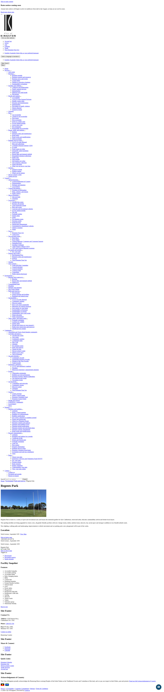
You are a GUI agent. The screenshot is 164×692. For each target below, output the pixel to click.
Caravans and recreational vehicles (22, 209)
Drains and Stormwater (19, 440)
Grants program (17, 393)
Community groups (18, 385)
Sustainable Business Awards (21, 359)
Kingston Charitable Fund (20, 397)
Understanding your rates (19, 467)
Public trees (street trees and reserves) (23, 327)
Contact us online (6, 632)
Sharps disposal (16, 108)
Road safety (15, 135)
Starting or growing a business (21, 82)
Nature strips (16, 216)
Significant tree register (19, 328)
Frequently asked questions (20, 151)
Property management (14, 433)
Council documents (14, 188)
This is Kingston (17, 354)
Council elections (17, 267)
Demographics (16, 183)
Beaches (14, 279)
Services (7, 70)
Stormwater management (19, 224)
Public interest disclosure (19, 274)
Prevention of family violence (21, 106)
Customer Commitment (22, 688)
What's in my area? (18, 352)
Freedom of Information (19, 190)
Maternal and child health (19, 92)
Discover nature (17, 303)
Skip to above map (6, 551)
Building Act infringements (20, 414)
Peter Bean (15, 238)
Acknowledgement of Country (21, 181)
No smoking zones (17, 219)
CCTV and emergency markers (21, 366)
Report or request (13, 476)
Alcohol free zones (17, 202)
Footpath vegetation (18, 320)
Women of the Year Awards (20, 361)
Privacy (3, 688)
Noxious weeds (16, 221)
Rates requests (16, 464)
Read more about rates (7, 12)
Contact (7, 470)
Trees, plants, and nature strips (17, 318)
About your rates (17, 457)
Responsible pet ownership (20, 128)
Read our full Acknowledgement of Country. (142, 681)
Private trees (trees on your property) (23, 325)
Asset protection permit (19, 205)
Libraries (11, 111)
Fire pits (14, 212)
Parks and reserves (13, 291)
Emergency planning (14, 364)
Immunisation (16, 91)
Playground (8, 555)
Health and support (14, 96)
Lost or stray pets (17, 125)
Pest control (15, 445)
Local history (16, 186)
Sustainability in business (19, 84)
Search (3, 479)
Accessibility (16, 97)
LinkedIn (7, 650)
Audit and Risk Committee (20, 265)
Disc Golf (15, 342)
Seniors (10, 168)
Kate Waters (15, 239)
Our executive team (14, 236)
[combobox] (10, 57)
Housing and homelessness (20, 103)
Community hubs (17, 340)
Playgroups (15, 94)
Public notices (16, 193)
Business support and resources (21, 77)
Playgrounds (16, 293)
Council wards (16, 270)
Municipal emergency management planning (25, 370)
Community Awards (18, 358)
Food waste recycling (18, 149)
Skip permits (16, 159)
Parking (14, 132)
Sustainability (12, 298)
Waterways (15, 282)
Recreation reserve (10, 557)
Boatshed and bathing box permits (22, 436)
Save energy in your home (20, 308)
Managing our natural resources (21, 306)
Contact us (11, 472)
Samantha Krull (17, 243)
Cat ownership (16, 115)
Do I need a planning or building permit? (24, 417)
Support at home (17, 109)
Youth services (12, 176)
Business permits (17, 75)
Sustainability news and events (21, 313)
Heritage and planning (18, 185)
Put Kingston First (17, 255)
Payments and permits (14, 250)
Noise (14, 217)
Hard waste (15, 152)
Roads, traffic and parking (16, 130)
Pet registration (16, 127)
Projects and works (14, 253)
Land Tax (15, 443)
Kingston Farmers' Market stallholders (23, 376)
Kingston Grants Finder (19, 399)
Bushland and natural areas (20, 296)
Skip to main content (7, 1)
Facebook (7, 647)
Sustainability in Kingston (20, 310)
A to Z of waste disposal (19, 142)
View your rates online (19, 469)
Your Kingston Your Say (19, 260)
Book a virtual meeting (19, 412)
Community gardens (18, 301)
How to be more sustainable (20, 305)
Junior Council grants (18, 395)
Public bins (15, 157)
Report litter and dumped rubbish (22, 154)
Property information (18, 447)
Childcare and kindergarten (20, 87)
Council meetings (17, 269)
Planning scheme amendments (21, 429)
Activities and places (14, 334)
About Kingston (13, 180)
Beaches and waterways (15, 277)
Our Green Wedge (13, 289)
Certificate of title (17, 438)
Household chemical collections (21, 156)
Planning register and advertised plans (23, 428)
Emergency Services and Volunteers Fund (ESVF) (27, 458)
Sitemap (32, 688)
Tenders (10, 262)
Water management (18, 316)
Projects (14, 258)
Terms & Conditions (42, 688)
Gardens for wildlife (18, 322)
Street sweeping (17, 139)
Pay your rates (16, 251)
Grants (10, 392)
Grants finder (16, 80)
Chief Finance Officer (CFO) (21, 246)
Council (7, 178)
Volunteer (15, 198)
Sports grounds (9, 559)
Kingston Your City (18, 233)
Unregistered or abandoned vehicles (23, 226)
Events (10, 371)
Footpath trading (17, 214)
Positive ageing (16, 171)
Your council (12, 263)
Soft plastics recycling (18, 161)
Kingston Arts (5, 664)
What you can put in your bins (21, 166)
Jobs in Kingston (13, 195)
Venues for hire (16, 349)
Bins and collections (18, 144)
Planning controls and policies (21, 423)
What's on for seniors (18, 173)
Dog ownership (16, 120)
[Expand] (14, 74)
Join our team (16, 197)
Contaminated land (14, 284)
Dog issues (15, 118)
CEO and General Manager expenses (23, 248)
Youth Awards (16, 363)
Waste (14, 229)
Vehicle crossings (17, 228)
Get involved (12, 382)
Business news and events (20, 79)
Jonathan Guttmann (18, 245)
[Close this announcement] (1, 14)
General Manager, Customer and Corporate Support (27, 241)
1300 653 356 (10, 623)
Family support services (19, 89)
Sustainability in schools (19, 311)
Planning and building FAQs (20, 424)
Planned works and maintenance (22, 133)
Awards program (13, 356)
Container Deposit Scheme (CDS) (22, 145)
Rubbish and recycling (15, 140)
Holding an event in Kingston (21, 375)
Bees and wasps (17, 207)
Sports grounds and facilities (20, 294)
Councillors (15, 272)
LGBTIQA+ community (15, 402)
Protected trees (16, 222)
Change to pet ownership (19, 116)
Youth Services (5, 667)
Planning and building (15, 409)
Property (7, 407)
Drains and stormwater (19, 419)
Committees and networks (20, 383)
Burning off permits (18, 204)
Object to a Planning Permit (20, 421)
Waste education (17, 164)
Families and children (14, 85)
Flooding (11, 286)
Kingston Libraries (6, 662)
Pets (9, 113)
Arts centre (11, 72)
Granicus (27, 690)
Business (11, 74)
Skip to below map (6, 537)
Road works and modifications (21, 137)
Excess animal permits (18, 123)
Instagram (7, 649)
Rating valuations (17, 465)
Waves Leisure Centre (15, 174)
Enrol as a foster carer (18, 121)
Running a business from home (21, 450)
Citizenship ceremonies (19, 373)
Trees (13, 453)
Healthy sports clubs (18, 101)
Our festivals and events (19, 378)
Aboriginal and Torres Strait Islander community (22, 332)
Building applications (18, 416)
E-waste (14, 147)
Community (8, 330)
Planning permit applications (20, 426)
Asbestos (15, 411)
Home (2, 481)
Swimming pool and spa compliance (23, 452)
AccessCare (4, 669)
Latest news (15, 234)
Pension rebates (16, 462)
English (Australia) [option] (22, 60)
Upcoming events (17, 380)
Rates (10, 455)
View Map (23, 534)
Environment (8, 275)
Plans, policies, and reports (20, 192)
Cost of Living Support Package (21, 99)
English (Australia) (22, 53)
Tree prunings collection (19, 162)
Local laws (11, 200)
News (10, 231)
